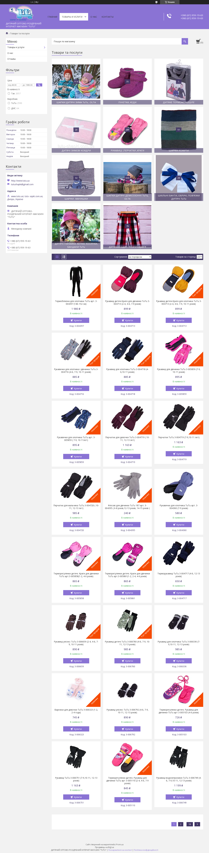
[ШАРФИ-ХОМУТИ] (178, 130)
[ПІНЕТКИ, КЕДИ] (127, 82)
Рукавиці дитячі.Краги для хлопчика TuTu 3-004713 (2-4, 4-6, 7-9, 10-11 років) (179, 302)
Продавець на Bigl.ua (104, 847)
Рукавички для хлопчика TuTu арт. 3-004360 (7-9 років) (179, 507)
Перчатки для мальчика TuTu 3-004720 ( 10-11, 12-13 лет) (76, 507)
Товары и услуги (72, 16)
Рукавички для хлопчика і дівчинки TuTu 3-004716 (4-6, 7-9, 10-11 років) (76, 370)
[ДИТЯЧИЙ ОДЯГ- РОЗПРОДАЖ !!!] (127, 226)
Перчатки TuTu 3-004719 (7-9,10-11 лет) (179, 437)
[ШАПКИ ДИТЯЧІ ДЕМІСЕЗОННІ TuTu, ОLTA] (127, 178)
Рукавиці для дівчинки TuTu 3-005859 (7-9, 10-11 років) (178, 370)
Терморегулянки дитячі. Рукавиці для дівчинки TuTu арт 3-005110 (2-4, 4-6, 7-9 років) (127, 780)
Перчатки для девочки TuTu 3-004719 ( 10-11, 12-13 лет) (127, 438)
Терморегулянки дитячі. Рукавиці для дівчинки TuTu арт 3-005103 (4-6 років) (179, 711)
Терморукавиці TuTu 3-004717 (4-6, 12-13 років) (178, 575)
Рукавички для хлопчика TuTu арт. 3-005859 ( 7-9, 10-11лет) (76, 438)
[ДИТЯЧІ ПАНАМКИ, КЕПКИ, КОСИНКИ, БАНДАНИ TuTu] (76, 226)
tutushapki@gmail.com (22, 184)
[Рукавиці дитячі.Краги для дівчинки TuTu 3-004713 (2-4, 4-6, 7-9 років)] (127, 281)
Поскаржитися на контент (120, 850)
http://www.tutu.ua (20, 180)
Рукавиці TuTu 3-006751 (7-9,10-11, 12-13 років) (76, 779)
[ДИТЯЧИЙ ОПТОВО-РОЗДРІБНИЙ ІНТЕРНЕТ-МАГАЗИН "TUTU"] (21, 12)
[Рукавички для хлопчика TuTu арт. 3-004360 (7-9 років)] (178, 486)
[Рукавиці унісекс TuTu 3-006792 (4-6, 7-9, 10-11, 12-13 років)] (127, 690)
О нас (93, 16)
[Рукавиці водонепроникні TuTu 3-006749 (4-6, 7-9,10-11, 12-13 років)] (178, 758)
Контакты (108, 16)
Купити (78, 320)
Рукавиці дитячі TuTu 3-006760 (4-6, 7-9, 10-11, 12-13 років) (127, 643)
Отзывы (11, 58)
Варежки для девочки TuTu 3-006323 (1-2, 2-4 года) (76, 711)
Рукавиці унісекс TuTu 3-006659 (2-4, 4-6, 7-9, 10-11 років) (76, 643)
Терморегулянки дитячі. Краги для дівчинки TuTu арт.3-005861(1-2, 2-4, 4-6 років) (127, 575)
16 (189, 824)
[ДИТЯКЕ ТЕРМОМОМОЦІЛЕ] (178, 82)
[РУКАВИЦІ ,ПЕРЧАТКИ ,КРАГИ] (127, 130)
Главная (52, 16)
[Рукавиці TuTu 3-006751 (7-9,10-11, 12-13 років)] (76, 758)
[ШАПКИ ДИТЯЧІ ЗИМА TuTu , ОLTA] (76, 82)
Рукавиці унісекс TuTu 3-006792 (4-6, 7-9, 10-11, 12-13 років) (127, 711)
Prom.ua (119, 844)
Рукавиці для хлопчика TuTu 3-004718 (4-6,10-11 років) (127, 370)
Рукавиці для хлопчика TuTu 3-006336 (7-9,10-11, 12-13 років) (179, 643)
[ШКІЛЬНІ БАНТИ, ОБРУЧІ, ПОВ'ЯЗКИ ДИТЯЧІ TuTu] (178, 178)
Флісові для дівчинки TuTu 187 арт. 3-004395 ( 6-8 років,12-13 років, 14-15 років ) (127, 507)
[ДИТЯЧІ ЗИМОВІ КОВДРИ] (76, 130)
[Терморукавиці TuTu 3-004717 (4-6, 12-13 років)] (178, 554)
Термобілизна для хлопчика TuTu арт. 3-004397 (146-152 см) (76, 302)
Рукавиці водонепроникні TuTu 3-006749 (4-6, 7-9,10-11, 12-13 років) (178, 779)
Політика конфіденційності (146, 850)
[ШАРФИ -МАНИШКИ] (76, 178)
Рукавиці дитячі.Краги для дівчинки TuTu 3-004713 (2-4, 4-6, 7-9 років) (127, 302)
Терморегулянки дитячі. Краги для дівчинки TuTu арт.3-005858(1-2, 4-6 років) (76, 575)
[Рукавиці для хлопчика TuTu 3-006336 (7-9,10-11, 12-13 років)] (178, 622)
